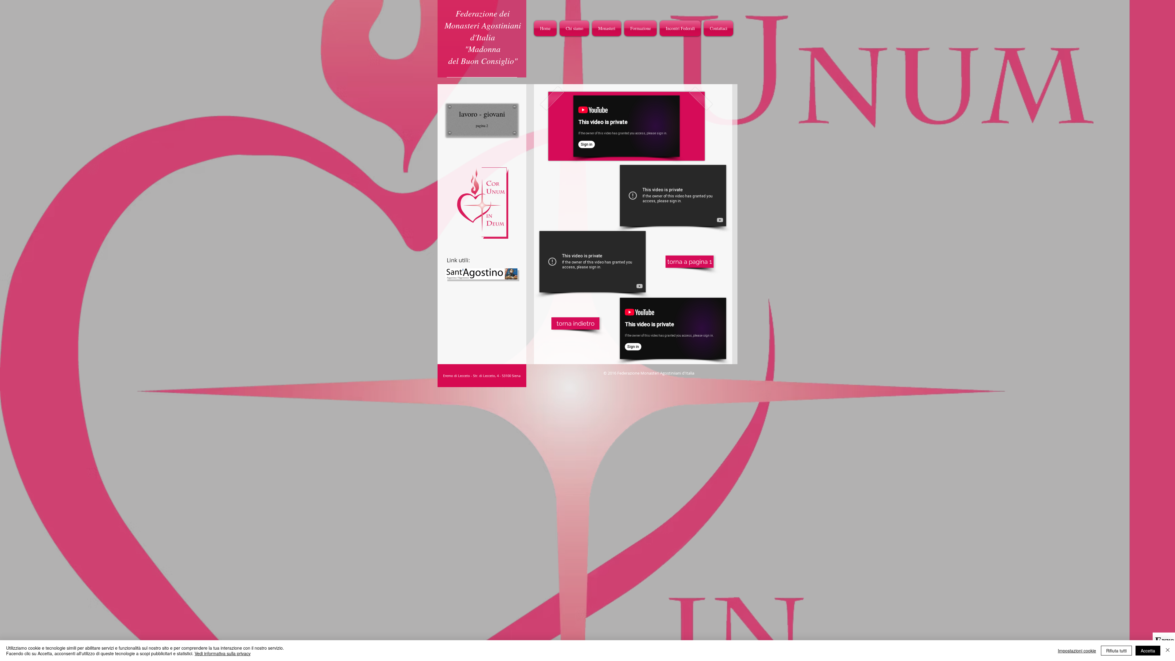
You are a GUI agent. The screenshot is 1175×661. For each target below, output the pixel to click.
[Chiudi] (1167, 650)
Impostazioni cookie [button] (1077, 651)
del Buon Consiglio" (482, 60)
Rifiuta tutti (1116, 651)
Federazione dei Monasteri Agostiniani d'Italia (483, 25)
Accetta (1148, 651)
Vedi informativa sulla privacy (223, 653)
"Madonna (483, 48)
